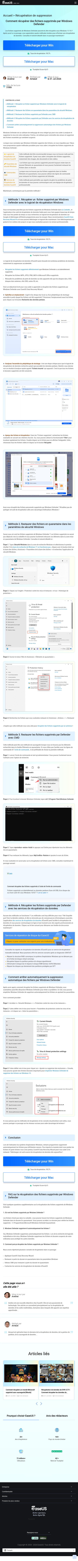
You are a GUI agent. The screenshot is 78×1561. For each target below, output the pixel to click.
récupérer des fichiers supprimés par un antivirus (54, 726)
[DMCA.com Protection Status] (43, 1538)
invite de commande (22, 750)
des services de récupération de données (26, 920)
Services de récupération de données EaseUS (10, 182)
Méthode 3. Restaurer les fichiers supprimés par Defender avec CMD (31, 114)
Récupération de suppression (33, 15)
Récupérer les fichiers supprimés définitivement (22, 269)
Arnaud (33, 79)
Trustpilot (31, 1519)
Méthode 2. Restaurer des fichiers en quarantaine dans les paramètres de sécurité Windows (39, 110)
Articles (4, 1496)
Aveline (10, 79)
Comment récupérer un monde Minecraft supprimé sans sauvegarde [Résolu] (20, 1391)
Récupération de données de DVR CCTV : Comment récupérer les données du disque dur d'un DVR (55, 1391)
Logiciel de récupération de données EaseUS (10, 156)
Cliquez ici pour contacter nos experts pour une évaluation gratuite (32, 941)
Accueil (7, 15)
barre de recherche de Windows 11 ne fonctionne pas (32, 547)
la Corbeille (66, 210)
